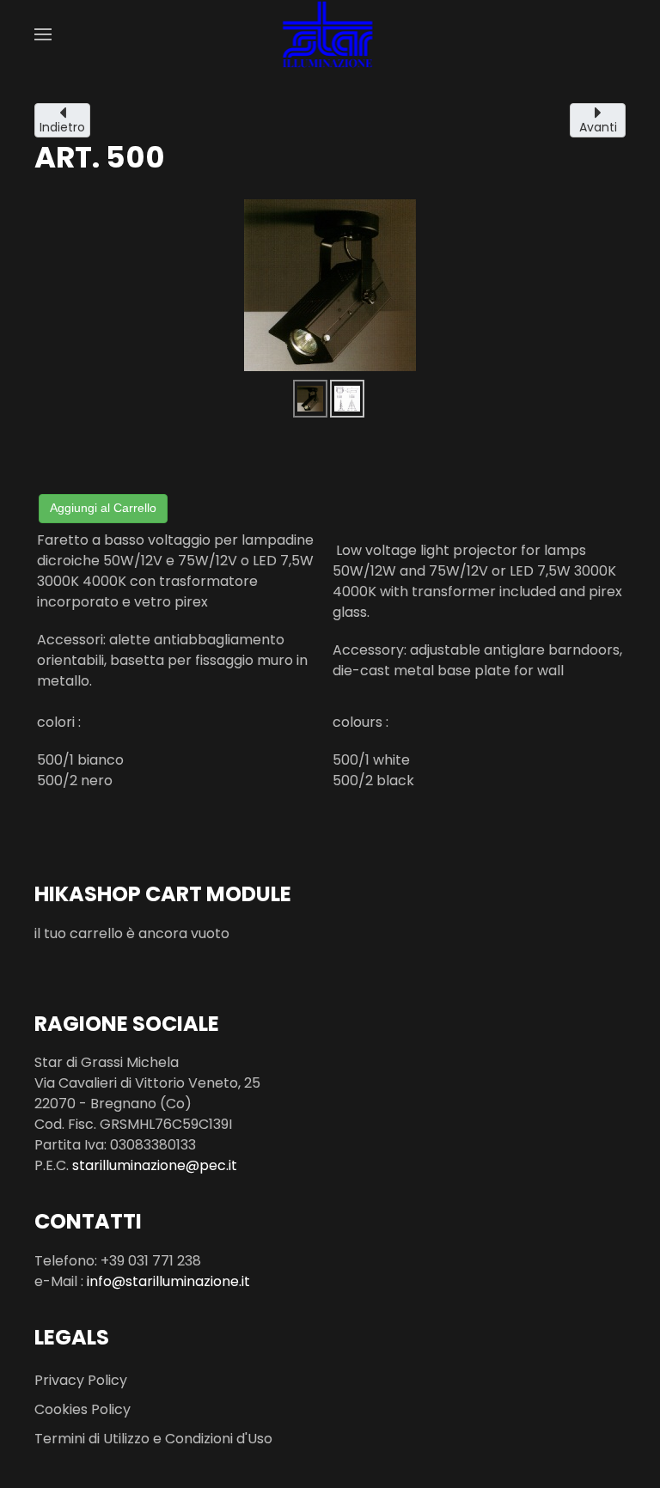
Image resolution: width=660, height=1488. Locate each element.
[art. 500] (330, 285)
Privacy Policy (80, 1380)
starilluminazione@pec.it (154, 1165)
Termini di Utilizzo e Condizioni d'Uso (153, 1438)
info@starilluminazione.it (168, 1281)
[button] (43, 34)
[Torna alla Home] (330, 34)
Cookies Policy (82, 1409)
